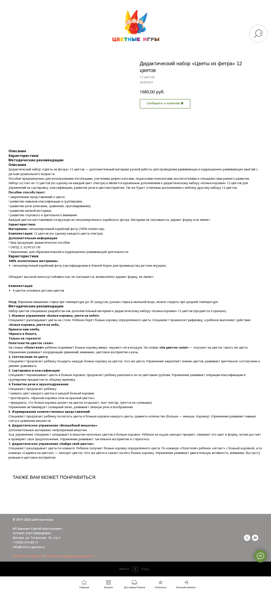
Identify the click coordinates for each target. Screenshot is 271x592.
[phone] (247, 538)
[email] (255, 538)
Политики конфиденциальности (69, 556)
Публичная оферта (27, 556)
